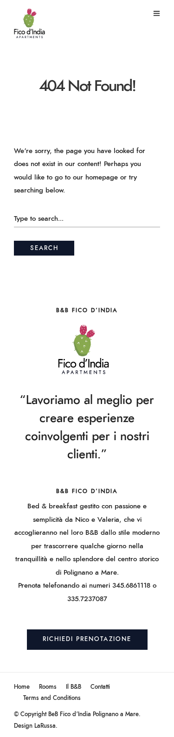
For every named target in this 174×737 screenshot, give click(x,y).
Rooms (48, 687)
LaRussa (45, 726)
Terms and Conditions (52, 698)
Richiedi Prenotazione (87, 639)
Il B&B (73, 687)
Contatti (100, 687)
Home (22, 687)
